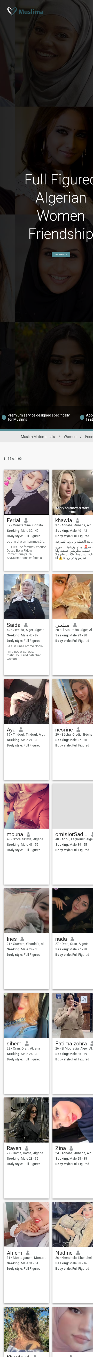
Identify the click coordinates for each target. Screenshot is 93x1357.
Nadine (64, 1253)
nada (61, 939)
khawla (63, 520)
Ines (12, 939)
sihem (14, 1043)
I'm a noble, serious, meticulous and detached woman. (24, 655)
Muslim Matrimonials (38, 437)
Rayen (14, 1148)
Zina (60, 1148)
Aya (11, 730)
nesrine (64, 730)
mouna (15, 834)
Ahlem (14, 1253)
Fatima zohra (71, 1043)
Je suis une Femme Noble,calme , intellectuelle (26, 646)
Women (70, 437)
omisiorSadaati (71, 834)
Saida (13, 625)
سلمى (62, 625)
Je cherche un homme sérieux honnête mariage (26, 541)
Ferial (13, 520)
